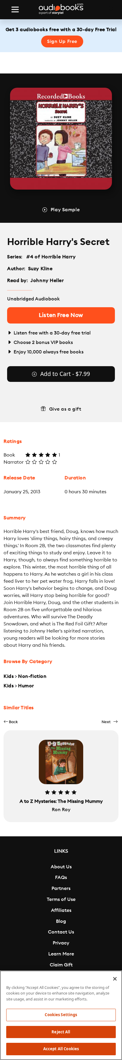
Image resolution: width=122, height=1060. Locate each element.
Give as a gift (65, 409)
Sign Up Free (62, 41)
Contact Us (61, 932)
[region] (61, 1015)
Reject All (61, 1032)
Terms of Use (61, 899)
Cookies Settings (61, 1014)
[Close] (114, 978)
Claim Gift (61, 965)
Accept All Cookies (61, 1048)
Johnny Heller (47, 280)
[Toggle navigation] (15, 9)
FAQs (61, 877)
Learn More (61, 954)
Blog (61, 921)
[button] (11, 722)
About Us (61, 866)
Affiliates (61, 910)
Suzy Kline (40, 268)
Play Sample (65, 210)
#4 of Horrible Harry (51, 257)
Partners (61, 888)
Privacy (61, 943)
